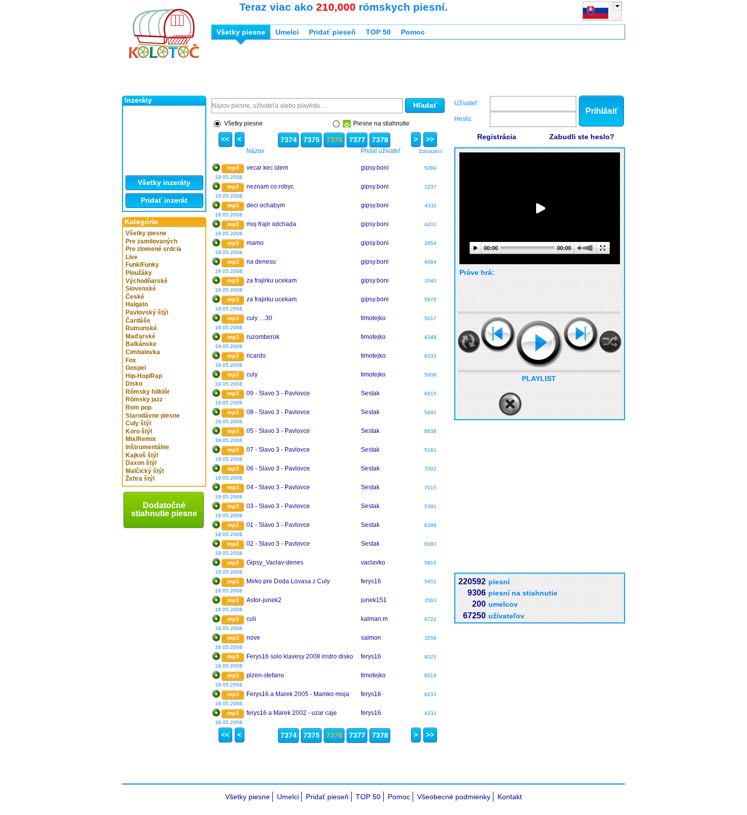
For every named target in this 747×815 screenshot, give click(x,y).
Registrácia (496, 137)
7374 (289, 140)
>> (430, 139)
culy (252, 374)
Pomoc (413, 32)
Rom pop (138, 407)
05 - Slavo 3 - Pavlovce (278, 430)
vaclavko (373, 562)
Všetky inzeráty (164, 182)
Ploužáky (139, 272)
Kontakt (509, 797)
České (135, 296)
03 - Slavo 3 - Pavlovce (278, 506)
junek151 (374, 600)
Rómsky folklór (148, 391)
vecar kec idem (267, 167)
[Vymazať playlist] (510, 404)
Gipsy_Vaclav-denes (274, 562)
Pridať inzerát (164, 200)
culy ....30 (259, 318)
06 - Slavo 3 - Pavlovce (278, 468)
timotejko (373, 318)
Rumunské (141, 328)
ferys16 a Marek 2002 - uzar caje (291, 712)
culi (251, 618)
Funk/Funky (142, 264)
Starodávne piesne (153, 415)
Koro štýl (139, 431)
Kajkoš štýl (142, 455)
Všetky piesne (146, 233)
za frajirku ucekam (271, 280)
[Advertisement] (396, 70)
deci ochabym (265, 205)
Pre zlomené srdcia (153, 249)
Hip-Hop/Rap (144, 376)
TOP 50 (378, 32)
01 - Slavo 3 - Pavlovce (278, 524)
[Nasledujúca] (581, 335)
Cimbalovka (143, 352)
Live (132, 257)
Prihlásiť (601, 111)
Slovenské (141, 288)
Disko (134, 383)
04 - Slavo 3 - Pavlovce (278, 487)
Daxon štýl (141, 462)
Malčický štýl (145, 471)
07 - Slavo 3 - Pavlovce (278, 449)
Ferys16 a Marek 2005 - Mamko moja (297, 694)
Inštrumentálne (147, 447)
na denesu (261, 261)
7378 (380, 140)
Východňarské (147, 281)
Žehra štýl (140, 478)
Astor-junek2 (264, 600)
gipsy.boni (375, 167)
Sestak (370, 393)
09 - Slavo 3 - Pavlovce (278, 393)
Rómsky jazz (144, 399)
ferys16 (371, 581)
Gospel (136, 367)
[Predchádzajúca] (498, 335)
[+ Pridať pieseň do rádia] (216, 167)
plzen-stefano (265, 675)
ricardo (256, 355)
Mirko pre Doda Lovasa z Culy (288, 581)
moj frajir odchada (271, 224)
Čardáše (138, 320)
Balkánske (141, 344)
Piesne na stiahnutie (381, 123)
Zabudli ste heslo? (581, 137)
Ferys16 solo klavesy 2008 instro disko (299, 656)
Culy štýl (138, 423)
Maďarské (140, 336)
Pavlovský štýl (147, 312)
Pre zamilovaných (151, 241)
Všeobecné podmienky (453, 797)
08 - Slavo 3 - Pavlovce (278, 412)
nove (253, 637)
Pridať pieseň (332, 32)
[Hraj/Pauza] (539, 344)
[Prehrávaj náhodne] (610, 341)
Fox (131, 360)
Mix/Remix (141, 439)
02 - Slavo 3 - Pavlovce (278, 543)
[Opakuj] (469, 341)
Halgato (137, 304)
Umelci (287, 32)
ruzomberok (262, 336)
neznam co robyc (270, 186)
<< (225, 139)
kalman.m (374, 618)
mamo (255, 242)
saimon (371, 637)
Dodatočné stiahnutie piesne (164, 509)
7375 (311, 140)
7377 (357, 140)
